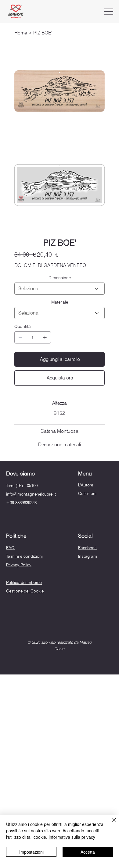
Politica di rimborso (24, 582)
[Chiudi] (110, 823)
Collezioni (87, 493)
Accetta (88, 852)
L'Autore (85, 484)
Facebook (87, 547)
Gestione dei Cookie (25, 591)
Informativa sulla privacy (72, 837)
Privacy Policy (18, 564)
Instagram (87, 556)
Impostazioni (31, 852)
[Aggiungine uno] (45, 337)
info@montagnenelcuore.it (31, 494)
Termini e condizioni (24, 556)
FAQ (10, 547)
